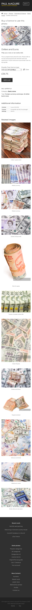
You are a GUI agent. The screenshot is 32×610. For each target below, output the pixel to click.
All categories (16, 551)
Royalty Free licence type (10, 67)
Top (20, 606)
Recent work (16, 579)
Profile (16, 587)
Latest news (16, 582)
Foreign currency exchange (14, 94)
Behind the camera (16, 585)
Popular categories (16, 549)
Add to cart (7, 80)
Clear (27, 69)
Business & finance (20, 13)
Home (5, 13)
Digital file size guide (16, 560)
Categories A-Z (16, 554)
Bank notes (12, 91)
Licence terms (16, 557)
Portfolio (16, 576)
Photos (11, 13)
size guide (4, 62)
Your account (16, 565)
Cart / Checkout (16, 562)
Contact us (16, 590)
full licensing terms (9, 58)
